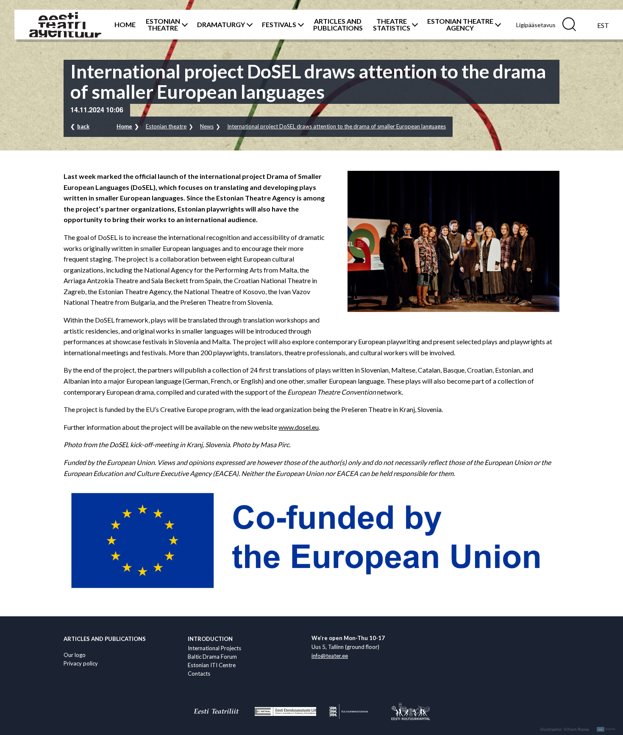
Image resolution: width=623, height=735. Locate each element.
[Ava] (183, 24)
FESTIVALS (279, 24)
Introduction (210, 638)
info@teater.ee (330, 655)
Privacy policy (81, 663)
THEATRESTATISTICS (391, 24)
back (83, 126)
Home (124, 126)
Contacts (199, 673)
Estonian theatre (166, 126)
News (207, 126)
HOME (125, 24)
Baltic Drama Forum (212, 656)
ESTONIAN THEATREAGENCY (460, 24)
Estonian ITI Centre (212, 665)
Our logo (75, 654)
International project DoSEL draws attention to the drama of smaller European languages (336, 126)
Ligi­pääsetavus (536, 24)
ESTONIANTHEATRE (163, 24)
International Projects (214, 648)
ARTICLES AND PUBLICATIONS (338, 24)
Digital (607, 729)
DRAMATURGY (221, 24)
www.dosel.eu (298, 427)
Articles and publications (105, 638)
